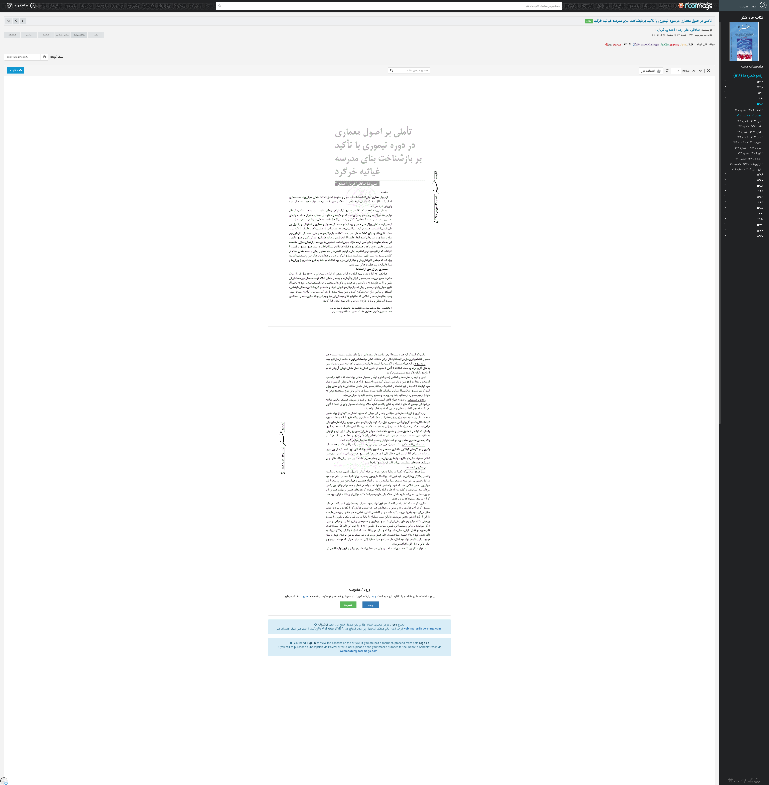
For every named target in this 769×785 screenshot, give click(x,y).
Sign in (311, 643)
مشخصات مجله (752, 66)
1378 (760, 230)
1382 (760, 208)
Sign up (424, 643)
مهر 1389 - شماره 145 (749, 137)
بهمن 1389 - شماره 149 (748, 116)
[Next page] (700, 71)
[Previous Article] (23, 21)
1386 (760, 186)
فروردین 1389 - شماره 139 (746, 169)
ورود (754, 6)
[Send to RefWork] (613, 44)
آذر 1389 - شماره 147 (749, 126)
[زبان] (33, 6)
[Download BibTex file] (627, 44)
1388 (760, 174)
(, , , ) (660, 44)
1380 (760, 219)
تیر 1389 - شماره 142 (749, 153)
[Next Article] (16, 21)
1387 (760, 180)
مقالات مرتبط (79, 34)
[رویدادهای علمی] (730, 781)
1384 (760, 197)
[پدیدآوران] (743, 781)
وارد (373, 596)
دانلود (14, 70)
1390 (760, 98)
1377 (760, 236)
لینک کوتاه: (56, 57)
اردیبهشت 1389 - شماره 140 (745, 164)
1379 (760, 225)
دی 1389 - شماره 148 (749, 121)
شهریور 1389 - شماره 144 (747, 142)
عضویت (744, 6)
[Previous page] (693, 71)
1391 (760, 93)
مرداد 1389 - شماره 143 (748, 148)
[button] (744, 41)
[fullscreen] (709, 71)
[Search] (219, 6)
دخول (393, 625)
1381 (760, 214)
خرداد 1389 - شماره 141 (748, 159)
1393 (760, 82)
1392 (760, 87)
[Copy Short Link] (44, 57)
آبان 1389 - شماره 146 (749, 132)
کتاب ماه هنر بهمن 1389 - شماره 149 (694, 35)
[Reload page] (667, 71)
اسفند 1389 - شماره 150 (748, 110)
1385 (760, 191)
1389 (760, 104)
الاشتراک (323, 625)
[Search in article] (391, 71)
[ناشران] (736, 781)
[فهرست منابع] (757, 781)
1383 (760, 202)
